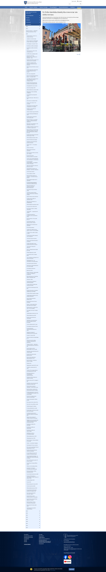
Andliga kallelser (42, 537)
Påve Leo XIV (41, 535)
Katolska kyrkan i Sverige (28, 537)
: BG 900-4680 (69, 552)
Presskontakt (41, 543)
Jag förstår (72, 569)
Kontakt (25, 541)
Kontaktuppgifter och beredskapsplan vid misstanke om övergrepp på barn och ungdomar (45, 541)
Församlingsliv (26, 538)
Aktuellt (25, 540)
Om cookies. (52, 570)
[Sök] (80, 4)
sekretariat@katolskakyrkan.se (69, 541)
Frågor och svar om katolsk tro (44, 538)
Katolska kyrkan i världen (28, 535)
